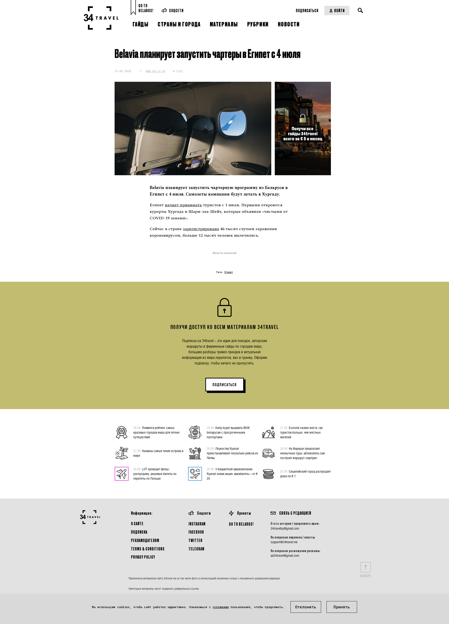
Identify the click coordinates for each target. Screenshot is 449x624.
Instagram (197, 523)
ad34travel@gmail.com (285, 555)
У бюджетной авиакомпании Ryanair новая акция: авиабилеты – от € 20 (232, 473)
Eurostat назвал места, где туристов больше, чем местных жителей (301, 432)
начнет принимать (183, 205)
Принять (341, 606)
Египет (228, 272)
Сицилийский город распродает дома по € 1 (305, 473)
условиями (221, 607)
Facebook (196, 532)
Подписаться (307, 10)
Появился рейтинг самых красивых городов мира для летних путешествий (156, 432)
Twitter (195, 540)
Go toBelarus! (145, 8)
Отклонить (305, 606)
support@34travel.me (284, 542)
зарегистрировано (201, 229)
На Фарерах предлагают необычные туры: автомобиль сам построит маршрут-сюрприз (302, 453)
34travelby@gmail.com (285, 528)
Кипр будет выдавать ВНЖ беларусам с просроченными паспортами (228, 432)
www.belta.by (156, 71)
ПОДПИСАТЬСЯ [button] (225, 384)
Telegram (196, 548)
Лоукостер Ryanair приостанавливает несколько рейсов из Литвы (232, 453)
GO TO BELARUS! (241, 524)
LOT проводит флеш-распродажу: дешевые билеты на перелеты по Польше (154, 473)
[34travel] (101, 18)
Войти (339, 10)
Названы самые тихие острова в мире (158, 453)
